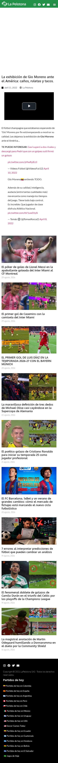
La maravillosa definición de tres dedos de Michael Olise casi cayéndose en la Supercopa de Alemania (27, 408)
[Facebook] (39, 4)
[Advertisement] (29, 40)
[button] (54, 4)
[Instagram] (34, 4)
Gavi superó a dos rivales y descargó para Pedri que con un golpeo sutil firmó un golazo (29, 151)
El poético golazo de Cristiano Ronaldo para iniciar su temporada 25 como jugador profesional (27, 455)
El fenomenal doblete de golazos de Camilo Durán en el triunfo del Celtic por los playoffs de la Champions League (28, 596)
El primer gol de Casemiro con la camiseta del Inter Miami (23, 315)
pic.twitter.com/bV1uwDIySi (23, 212)
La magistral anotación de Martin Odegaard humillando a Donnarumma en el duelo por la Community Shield (29, 642)
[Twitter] (43, 4)
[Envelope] (48, 4)
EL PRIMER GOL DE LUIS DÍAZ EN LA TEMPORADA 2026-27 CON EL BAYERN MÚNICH (26, 361)
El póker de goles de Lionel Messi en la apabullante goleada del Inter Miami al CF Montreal (27, 270)
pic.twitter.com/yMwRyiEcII (22, 161)
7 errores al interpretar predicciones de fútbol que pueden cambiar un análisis (27, 550)
